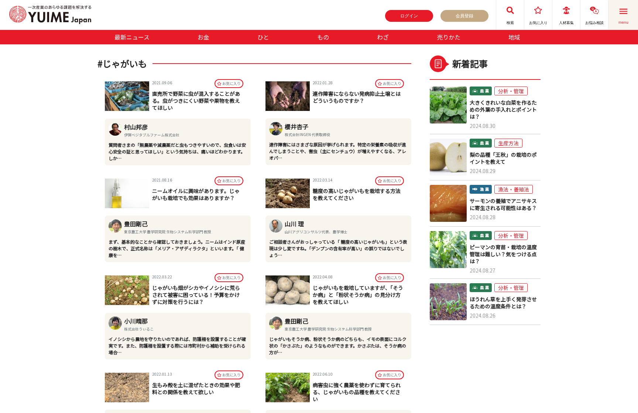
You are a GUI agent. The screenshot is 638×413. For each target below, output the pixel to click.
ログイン (409, 15)
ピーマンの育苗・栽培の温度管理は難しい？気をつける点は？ (503, 254)
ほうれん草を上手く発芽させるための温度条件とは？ (503, 303)
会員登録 (464, 15)
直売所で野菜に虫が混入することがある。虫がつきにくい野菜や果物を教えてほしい (196, 100)
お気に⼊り (231, 83)
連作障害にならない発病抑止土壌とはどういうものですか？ (357, 97)
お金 (203, 37)
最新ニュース (132, 37)
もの (323, 37)
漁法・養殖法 (513, 189)
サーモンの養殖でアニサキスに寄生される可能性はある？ (503, 204)
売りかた (448, 37)
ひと (263, 37)
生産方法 (508, 143)
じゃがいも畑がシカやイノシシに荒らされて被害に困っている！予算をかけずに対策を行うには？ (196, 294)
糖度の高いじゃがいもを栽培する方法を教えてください (357, 194)
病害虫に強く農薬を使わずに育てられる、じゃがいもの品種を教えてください (357, 392)
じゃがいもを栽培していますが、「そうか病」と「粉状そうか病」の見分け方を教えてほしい (358, 294)
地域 (514, 37)
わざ (383, 37)
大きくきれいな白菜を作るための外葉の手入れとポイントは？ (503, 109)
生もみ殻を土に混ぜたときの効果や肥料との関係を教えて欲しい (196, 388)
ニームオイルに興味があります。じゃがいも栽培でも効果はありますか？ (196, 194)
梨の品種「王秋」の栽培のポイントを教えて (503, 158)
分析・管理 (511, 91)
